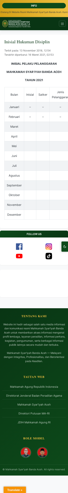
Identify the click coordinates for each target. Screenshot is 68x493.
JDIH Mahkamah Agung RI (34, 422)
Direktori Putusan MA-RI (34, 413)
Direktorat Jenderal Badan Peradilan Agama (34, 395)
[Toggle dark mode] (64, 246)
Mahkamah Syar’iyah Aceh (34, 404)
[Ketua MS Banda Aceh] (26, 452)
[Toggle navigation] (62, 24)
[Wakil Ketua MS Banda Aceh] (42, 452)
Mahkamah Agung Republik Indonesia (34, 386)
